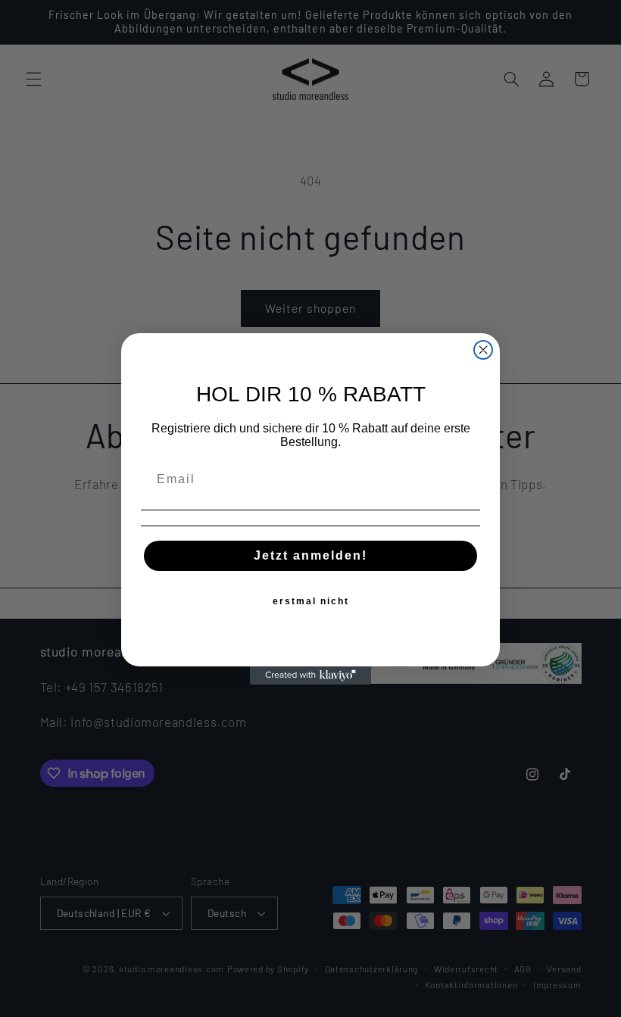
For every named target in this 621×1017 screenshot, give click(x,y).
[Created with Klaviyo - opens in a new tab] (310, 675)
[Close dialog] (483, 350)
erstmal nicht (311, 601)
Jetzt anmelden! (310, 555)
